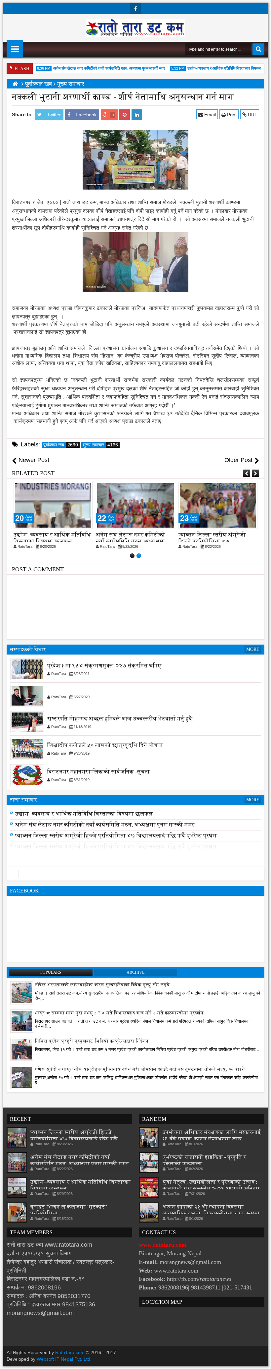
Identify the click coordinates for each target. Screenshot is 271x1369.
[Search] (258, 49)
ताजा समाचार (23, 800)
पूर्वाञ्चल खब (60, 444)
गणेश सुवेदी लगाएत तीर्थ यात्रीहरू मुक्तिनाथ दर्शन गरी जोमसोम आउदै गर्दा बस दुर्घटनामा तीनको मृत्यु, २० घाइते (140, 1069)
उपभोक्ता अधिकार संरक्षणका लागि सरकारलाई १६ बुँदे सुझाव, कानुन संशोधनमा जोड (212, 1135)
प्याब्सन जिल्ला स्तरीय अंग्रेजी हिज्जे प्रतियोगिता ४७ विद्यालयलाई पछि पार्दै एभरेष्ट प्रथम (116, 844)
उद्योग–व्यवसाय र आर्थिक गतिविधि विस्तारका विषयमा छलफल (220, 68)
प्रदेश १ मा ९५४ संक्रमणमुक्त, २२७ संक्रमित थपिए (104, 666)
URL (252, 114)
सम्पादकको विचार (28, 649)
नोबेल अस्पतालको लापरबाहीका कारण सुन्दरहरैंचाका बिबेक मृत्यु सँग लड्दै (102, 984)
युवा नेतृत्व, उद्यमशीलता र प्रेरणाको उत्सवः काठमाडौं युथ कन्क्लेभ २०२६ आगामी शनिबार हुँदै (211, 1188)
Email (209, 114)
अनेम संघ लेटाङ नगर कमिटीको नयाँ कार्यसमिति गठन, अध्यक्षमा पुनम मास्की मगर (99, 68)
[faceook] (135, 874)
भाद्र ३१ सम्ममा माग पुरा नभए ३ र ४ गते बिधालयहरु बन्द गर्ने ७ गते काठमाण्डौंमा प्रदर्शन (119, 1012)
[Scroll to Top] (261, 1359)
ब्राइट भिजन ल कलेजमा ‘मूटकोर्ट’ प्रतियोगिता (68, 812)
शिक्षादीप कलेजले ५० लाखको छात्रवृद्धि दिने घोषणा (105, 745)
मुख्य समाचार (100, 444)
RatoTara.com (70, 1352)
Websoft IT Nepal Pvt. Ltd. (64, 1359)
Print (231, 114)
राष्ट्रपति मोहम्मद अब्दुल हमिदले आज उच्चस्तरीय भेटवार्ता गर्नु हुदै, (120, 719)
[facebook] (135, 8)
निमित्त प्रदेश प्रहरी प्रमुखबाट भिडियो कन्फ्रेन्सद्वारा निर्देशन (92, 1041)
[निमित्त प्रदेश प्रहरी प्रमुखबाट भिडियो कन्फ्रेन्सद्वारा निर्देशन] (22, 1049)
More (252, 649)
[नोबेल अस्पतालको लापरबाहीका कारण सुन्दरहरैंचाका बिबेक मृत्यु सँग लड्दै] (22, 992)
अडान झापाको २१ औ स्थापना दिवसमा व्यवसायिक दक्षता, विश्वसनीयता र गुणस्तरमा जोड (211, 1213)
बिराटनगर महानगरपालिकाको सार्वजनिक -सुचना (98, 772)
